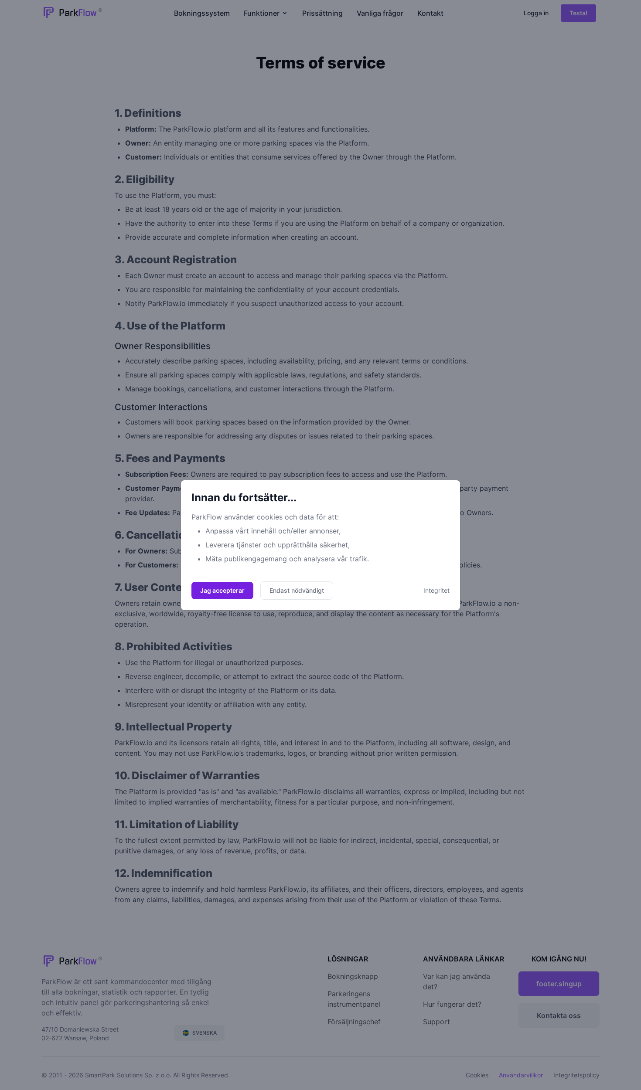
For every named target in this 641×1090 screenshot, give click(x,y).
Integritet (436, 590)
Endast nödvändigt (296, 590)
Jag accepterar (222, 590)
